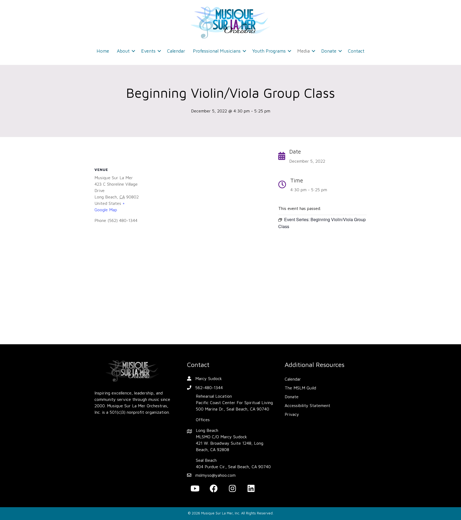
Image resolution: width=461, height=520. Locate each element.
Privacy (292, 414)
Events (148, 51)
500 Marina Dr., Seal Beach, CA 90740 (232, 408)
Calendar (176, 51)
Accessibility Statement (307, 405)
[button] (133, 51)
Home (103, 51)
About (123, 51)
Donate (328, 51)
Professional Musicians (217, 51)
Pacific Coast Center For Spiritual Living (234, 402)
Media (303, 51)
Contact (356, 51)
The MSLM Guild (300, 387)
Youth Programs (269, 51)
